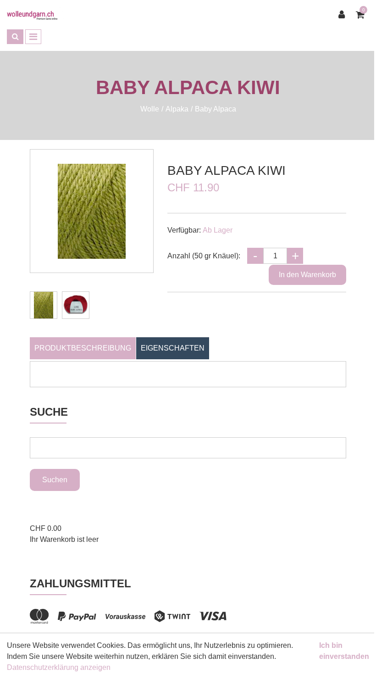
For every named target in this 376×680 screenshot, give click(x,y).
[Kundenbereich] (343, 15)
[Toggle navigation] (33, 36)
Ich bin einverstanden (344, 650)
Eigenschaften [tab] (173, 348)
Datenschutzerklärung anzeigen (59, 667)
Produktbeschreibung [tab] (82, 348)
